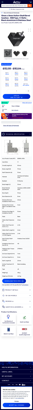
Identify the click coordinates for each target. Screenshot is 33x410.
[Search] (29, 5)
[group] (16, 38)
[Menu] (2, 2)
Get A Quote (15, 110)
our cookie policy (20, 398)
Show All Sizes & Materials (11, 13)
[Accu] (16, 2)
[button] (29, 30)
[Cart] (31, 2)
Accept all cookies (16, 405)
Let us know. (25, 285)
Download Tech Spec (13, 281)
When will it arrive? (27, 102)
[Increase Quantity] (4, 91)
